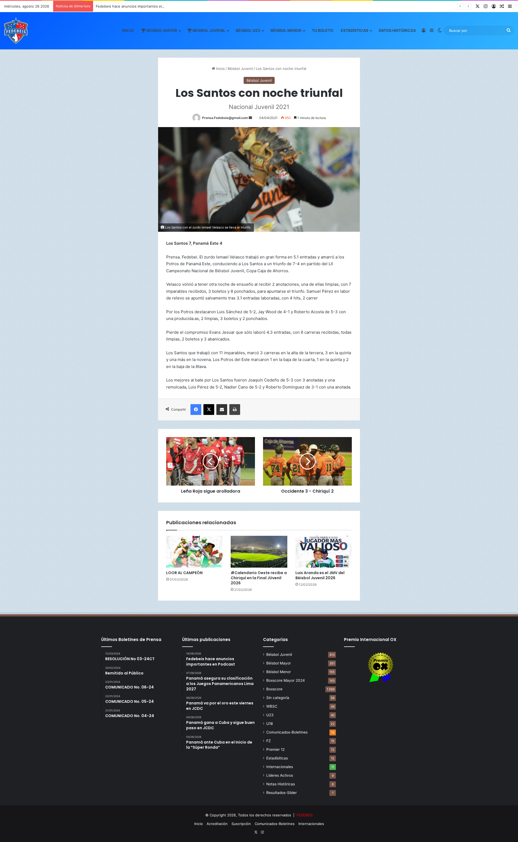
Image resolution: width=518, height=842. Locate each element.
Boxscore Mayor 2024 (285, 680)
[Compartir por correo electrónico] (221, 409)
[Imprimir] (234, 409)
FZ (268, 741)
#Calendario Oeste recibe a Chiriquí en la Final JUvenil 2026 (259, 578)
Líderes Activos (279, 775)
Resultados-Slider (281, 792)
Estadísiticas (277, 758)
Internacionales (279, 767)
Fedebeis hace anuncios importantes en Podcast (137, 6)
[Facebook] (195, 409)
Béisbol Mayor (278, 663)
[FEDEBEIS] (16, 30)
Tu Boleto (322, 30)
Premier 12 (275, 749)
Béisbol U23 (248, 30)
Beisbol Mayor (161, 30)
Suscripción (241, 823)
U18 (269, 723)
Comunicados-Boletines (287, 732)
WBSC (271, 706)
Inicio (128, 30)
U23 (270, 715)
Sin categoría (277, 698)
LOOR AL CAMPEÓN (184, 572)
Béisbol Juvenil (240, 68)
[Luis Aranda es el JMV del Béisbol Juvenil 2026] (323, 552)
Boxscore (274, 689)
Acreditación (217, 823)
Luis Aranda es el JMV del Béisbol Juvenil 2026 (320, 575)
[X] (208, 409)
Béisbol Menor (286, 30)
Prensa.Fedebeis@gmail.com (225, 118)
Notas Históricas (280, 784)
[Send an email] (250, 118)
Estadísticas (354, 30)
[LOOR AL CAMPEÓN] (194, 552)
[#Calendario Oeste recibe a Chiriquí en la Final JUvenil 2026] (259, 552)
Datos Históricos (397, 30)
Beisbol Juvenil (208, 30)
